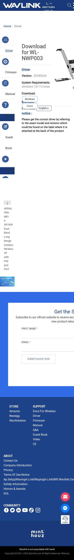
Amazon (14, 411)
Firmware (39, 420)
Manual (38, 425)
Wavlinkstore (17, 420)
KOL (6, 493)
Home (7, 26)
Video (36, 439)
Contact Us (10, 460)
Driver (36, 416)
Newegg (14, 416)
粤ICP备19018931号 (37, 557)
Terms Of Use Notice (16, 474)
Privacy (8, 470)
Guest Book (40, 434)
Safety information (15, 484)
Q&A (35, 430)
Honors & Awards (15, 488)
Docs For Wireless (44, 411)
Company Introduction (18, 465)
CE (34, 444)
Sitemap (65, 553)
